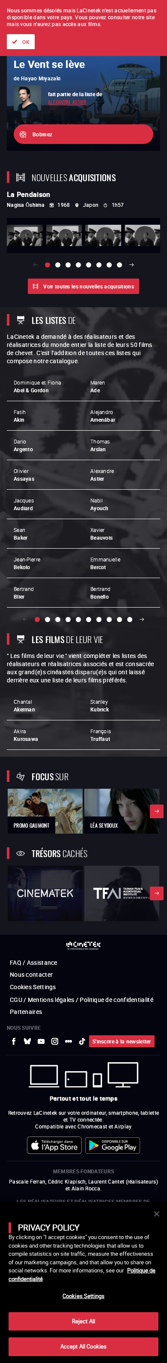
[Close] (156, 1213)
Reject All (83, 1321)
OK (26, 41)
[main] (83, 1282)
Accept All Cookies (83, 1346)
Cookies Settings (83, 1296)
